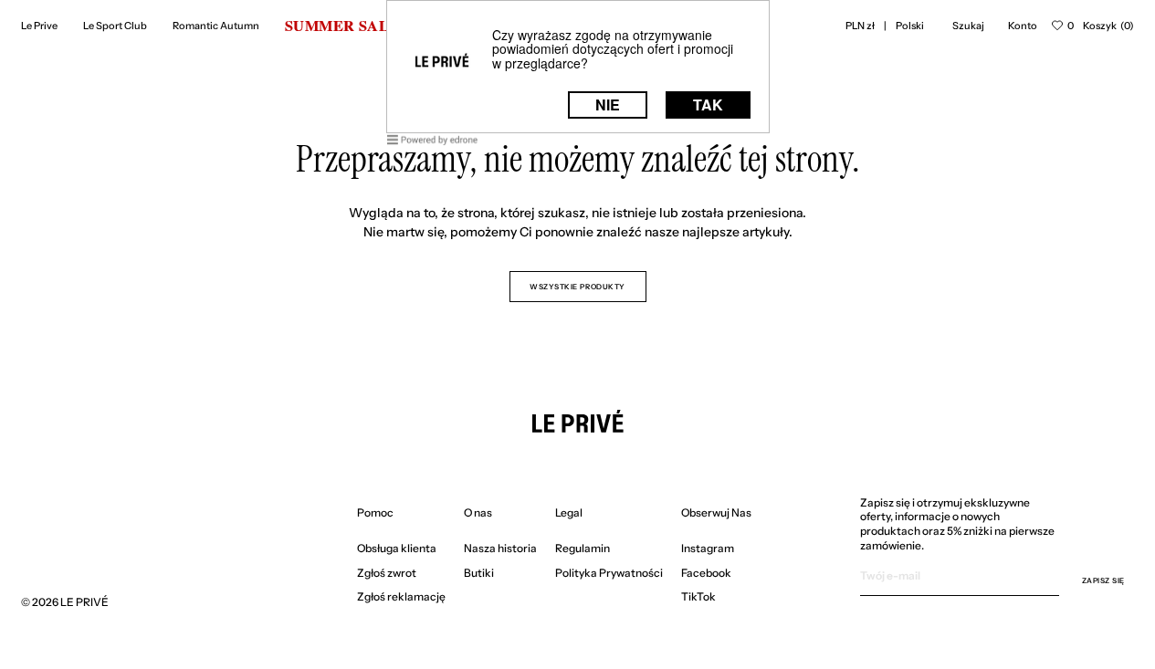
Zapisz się (1103, 580)
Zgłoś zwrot (386, 573)
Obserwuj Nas (716, 512)
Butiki (479, 573)
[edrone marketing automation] (432, 143)
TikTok (698, 596)
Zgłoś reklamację (401, 596)
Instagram (707, 548)
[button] (860, 25)
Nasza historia (500, 548)
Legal (569, 512)
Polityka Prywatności (609, 573)
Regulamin (582, 548)
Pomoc (375, 512)
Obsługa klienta (396, 548)
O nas (478, 512)
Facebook (706, 573)
